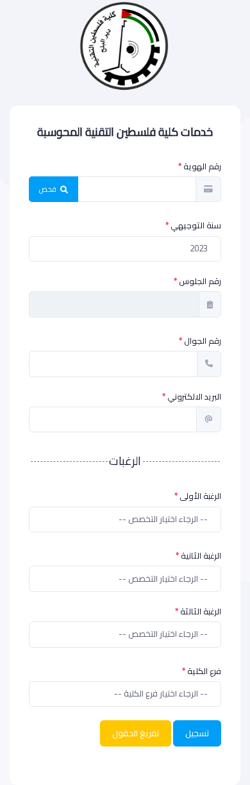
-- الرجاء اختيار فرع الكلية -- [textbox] (161, 694)
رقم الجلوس (200, 281)
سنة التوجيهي (196, 225)
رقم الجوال (202, 341)
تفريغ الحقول (135, 733)
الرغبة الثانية (201, 556)
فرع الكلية (204, 671)
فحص (48, 189)
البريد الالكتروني (194, 397)
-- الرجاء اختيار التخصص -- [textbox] (163, 519)
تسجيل (197, 733)
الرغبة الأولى (200, 496)
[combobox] (125, 249)
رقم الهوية (202, 166)
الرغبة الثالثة (200, 611)
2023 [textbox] (199, 248)
